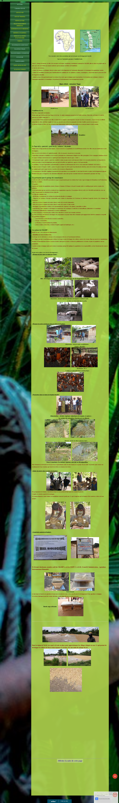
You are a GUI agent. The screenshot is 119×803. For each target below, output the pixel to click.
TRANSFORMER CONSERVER (20, 53)
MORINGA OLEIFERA (19, 33)
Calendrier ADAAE (20, 8)
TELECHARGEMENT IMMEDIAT (20, 24)
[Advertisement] (19, 104)
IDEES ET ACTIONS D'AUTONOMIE (20, 37)
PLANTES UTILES (19, 49)
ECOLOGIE (20, 57)
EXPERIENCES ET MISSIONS (19, 28)
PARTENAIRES (19, 61)
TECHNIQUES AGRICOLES (20, 45)
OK (96, 798)
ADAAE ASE (20, 12)
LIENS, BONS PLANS (20, 65)
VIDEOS (19, 41)
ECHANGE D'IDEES (20, 69)
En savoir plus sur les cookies (104, 798)
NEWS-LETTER (19, 20)
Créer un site (64, 801)
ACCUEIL (20, 4)
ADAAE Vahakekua (19, 16)
